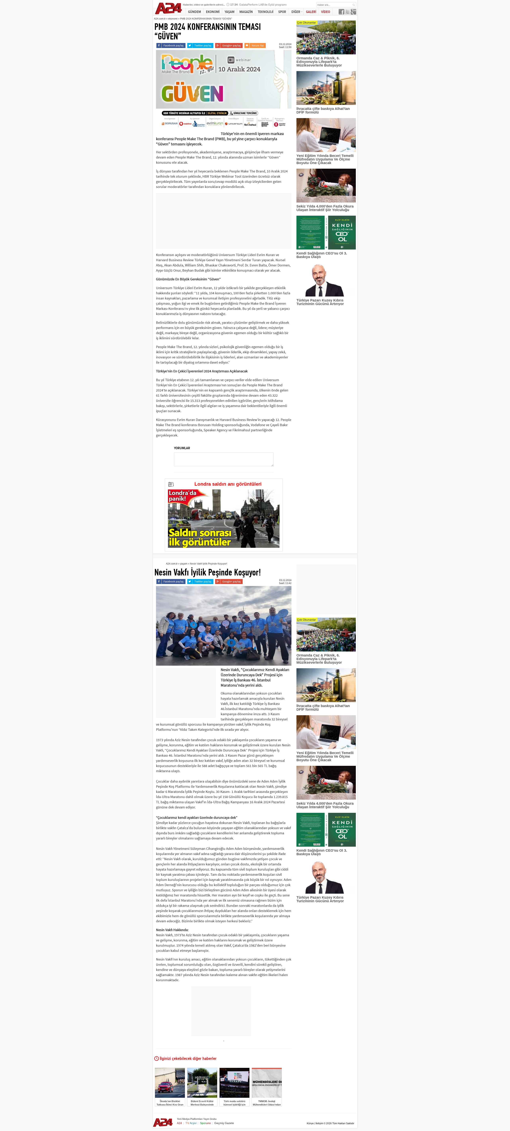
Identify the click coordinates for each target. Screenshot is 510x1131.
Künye (310, 1123)
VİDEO (325, 12)
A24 (179, 1123)
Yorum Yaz (258, 45)
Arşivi (190, 1123)
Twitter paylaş (202, 45)
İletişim (319, 1123)
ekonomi (173, 18)
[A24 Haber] (168, 14)
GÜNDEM (194, 12)
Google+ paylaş (231, 45)
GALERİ (311, 12)
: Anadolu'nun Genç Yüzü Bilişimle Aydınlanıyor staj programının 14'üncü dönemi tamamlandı (292, 4)
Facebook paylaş (173, 45)
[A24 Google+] (353, 13)
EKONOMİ (213, 12)
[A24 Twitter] (347, 13)
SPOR (282, 12)
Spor (205, 1123)
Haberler (188, 4)
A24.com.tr (160, 18)
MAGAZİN (246, 12)
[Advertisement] (223, 221)
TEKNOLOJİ (265, 12)
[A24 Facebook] (341, 13)
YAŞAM (229, 12)
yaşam (183, 563)
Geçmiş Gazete (224, 1123)
